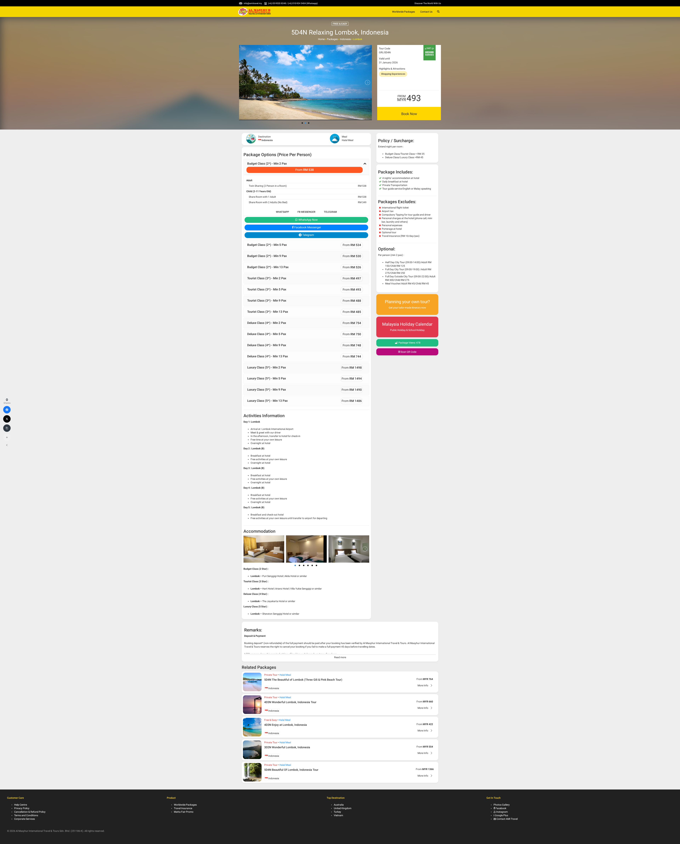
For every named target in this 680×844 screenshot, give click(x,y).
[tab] (306, 167)
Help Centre (20, 804)
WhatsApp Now (308, 219)
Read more (340, 657)
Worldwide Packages (403, 11)
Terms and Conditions (26, 815)
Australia (339, 804)
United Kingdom (342, 808)
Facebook (500, 808)
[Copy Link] (7, 428)
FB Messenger (306, 211)
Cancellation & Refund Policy (30, 811)
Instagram (502, 811)
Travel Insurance (183, 808)
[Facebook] (7, 409)
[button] (306, 167)
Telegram (330, 211)
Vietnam (338, 815)
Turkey (337, 811)
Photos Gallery (502, 804)
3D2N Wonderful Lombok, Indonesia (287, 747)
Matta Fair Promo (183, 811)
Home (321, 39)
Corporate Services (24, 818)
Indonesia (345, 39)
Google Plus (501, 815)
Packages (332, 39)
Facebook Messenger (307, 227)
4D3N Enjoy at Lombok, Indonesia (285, 724)
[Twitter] (7, 419)
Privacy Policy (21, 808)
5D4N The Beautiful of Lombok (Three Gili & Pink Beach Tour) (303, 679)
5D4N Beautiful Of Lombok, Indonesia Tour (291, 769)
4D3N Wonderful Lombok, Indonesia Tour (290, 702)
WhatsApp (282, 211)
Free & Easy (270, 720)
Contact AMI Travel (507, 818)
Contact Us (426, 11)
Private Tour (270, 674)
